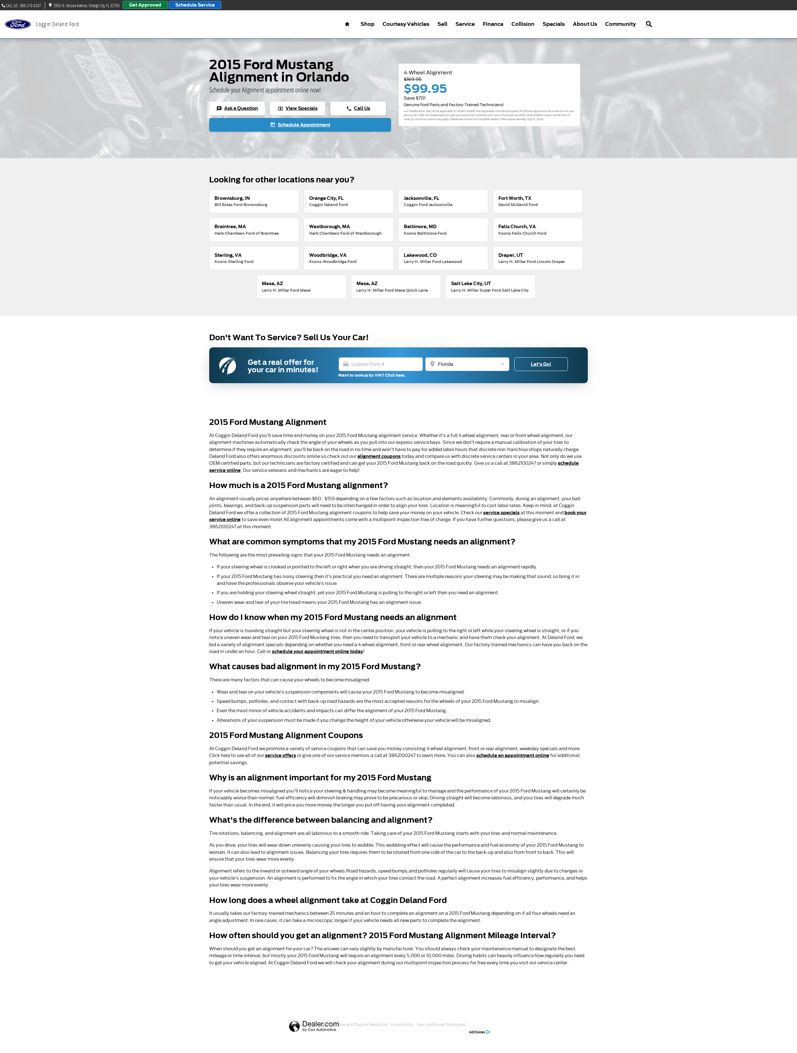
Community (620, 24)
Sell (442, 24)
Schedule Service (195, 4)
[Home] (18, 24)
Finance (493, 24)
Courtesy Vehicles (406, 24)
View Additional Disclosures (440, 1024)
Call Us (358, 108)
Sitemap (297, 1024)
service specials (501, 512)
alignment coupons (379, 456)
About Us (585, 24)
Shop (368, 24)
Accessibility (402, 1024)
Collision (523, 24)
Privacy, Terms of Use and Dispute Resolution (348, 1024)
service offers (280, 755)
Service (465, 24)
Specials (554, 24)
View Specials (298, 108)
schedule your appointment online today (317, 651)
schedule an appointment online (512, 755)
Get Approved (145, 4)
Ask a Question (237, 108)
